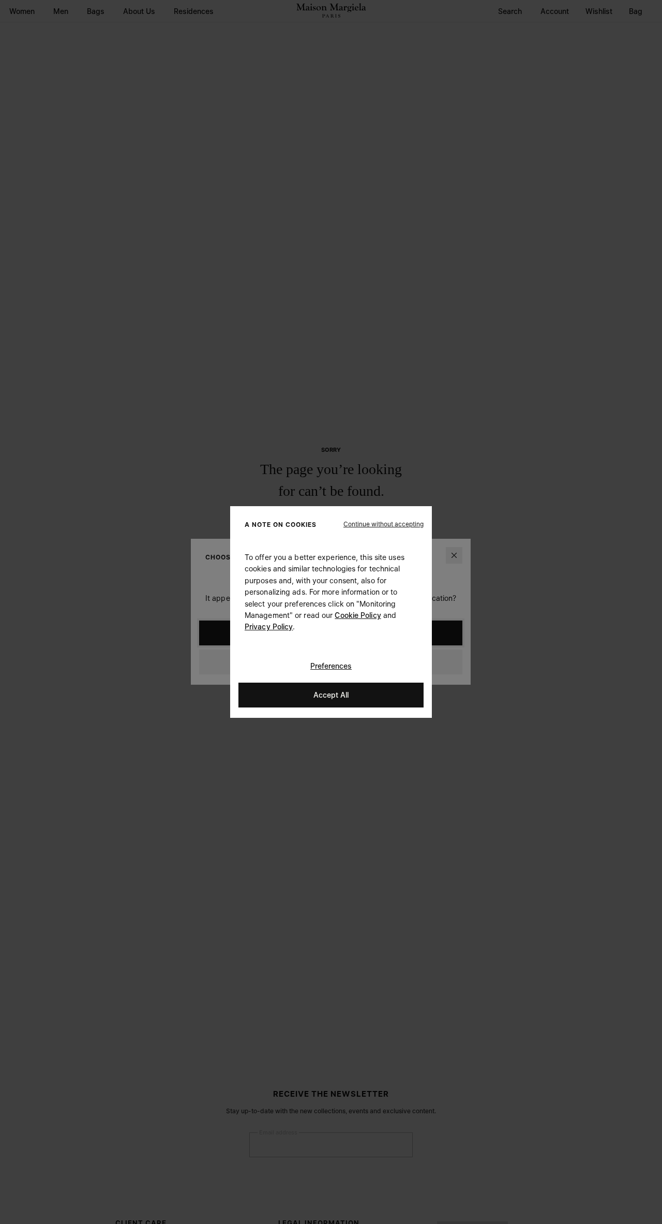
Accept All (331, 694)
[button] (383, 524)
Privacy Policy (269, 626)
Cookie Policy (358, 615)
